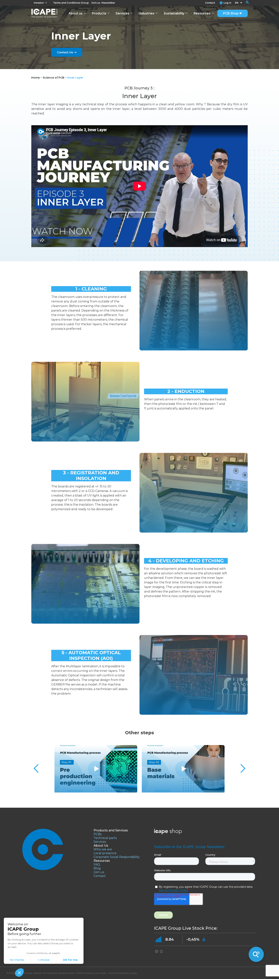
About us (76, 13)
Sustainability (174, 13)
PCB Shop (231, 13)
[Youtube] (161, 952)
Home (35, 77)
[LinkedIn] (156, 952)
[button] (245, 3)
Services (122, 13)
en (236, 2)
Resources (202, 13)
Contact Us (65, 52)
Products (99, 13)
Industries (146, 13)
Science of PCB (53, 77)
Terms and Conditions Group (71, 2)
